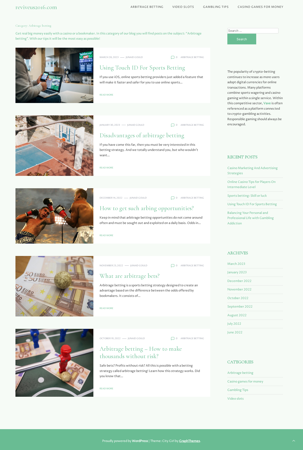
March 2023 (236, 264)
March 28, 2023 (109, 57)
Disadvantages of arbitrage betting (142, 135)
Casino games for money (260, 7)
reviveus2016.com (36, 7)
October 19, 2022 (110, 338)
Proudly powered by (125, 441)
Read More (106, 94)
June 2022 (234, 332)
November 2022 (239, 289)
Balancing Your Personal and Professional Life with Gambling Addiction (250, 218)
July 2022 (234, 324)
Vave (267, 103)
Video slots (183, 7)
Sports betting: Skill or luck (247, 196)
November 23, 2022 (111, 265)
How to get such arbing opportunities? (147, 208)
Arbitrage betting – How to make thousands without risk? (141, 352)
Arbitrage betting (146, 7)
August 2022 (237, 315)
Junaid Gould (134, 57)
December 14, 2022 (111, 197)
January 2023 (237, 272)
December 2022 (239, 281)
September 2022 (239, 306)
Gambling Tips (216, 7)
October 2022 (237, 298)
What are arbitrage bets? (130, 276)
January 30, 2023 (110, 125)
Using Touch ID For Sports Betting (142, 67)
